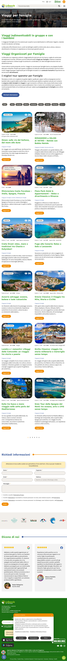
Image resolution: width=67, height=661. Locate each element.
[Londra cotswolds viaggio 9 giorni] (17, 333)
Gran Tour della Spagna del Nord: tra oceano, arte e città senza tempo (49, 406)
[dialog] (33, 627)
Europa (19, 104)
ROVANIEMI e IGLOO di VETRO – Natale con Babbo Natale (46, 140)
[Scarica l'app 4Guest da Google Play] (8, 645)
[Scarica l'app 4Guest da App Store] (8, 640)
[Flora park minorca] (50, 175)
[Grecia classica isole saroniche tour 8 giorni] (50, 281)
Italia (41, 104)
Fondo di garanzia (38, 659)
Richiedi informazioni (10, 95)
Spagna (13, 169)
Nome (5, 470)
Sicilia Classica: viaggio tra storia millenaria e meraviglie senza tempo (50, 351)
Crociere (13, 197)
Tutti (4, 104)
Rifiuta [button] (45, 638)
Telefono (38, 477)
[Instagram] (64, 646)
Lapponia (41, 114)
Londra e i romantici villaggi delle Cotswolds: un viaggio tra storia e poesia (16, 351)
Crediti (55, 659)
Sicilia (40, 325)
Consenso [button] (46, 659)
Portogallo (8, 273)
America (33, 104)
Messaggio (6, 483)
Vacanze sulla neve (49, 147)
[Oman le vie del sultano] (17, 122)
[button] (26, 115)
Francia (55, 104)
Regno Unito (8, 325)
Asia (12, 104)
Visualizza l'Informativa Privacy (38, 631)
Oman (48, 104)
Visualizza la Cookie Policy (22, 631)
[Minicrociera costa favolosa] (17, 175)
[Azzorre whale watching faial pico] (17, 281)
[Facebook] (61, 646)
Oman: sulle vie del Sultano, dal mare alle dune (15, 141)
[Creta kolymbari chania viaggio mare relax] (17, 228)
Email (5, 477)
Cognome (39, 470)
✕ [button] (51, 615)
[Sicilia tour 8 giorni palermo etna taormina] (50, 333)
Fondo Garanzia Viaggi (43, 651)
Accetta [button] (21, 638)
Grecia (6, 220)
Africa (26, 104)
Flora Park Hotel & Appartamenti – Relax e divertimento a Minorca (47, 193)
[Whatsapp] (64, 1)
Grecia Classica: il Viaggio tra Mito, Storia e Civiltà (50, 298)
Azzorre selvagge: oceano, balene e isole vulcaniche (15, 298)
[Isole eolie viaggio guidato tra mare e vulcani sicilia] (17, 388)
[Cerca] (59, 6)
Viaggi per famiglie (6, 146)
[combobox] (36, 6)
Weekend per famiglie (21, 197)
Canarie (62, 104)
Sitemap (51, 659)
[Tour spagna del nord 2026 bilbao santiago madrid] (50, 388)
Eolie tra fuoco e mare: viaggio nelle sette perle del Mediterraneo (16, 406)
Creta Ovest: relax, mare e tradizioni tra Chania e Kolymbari (15, 246)
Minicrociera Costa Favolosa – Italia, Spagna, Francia (17, 192)
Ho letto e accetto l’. (13, 495)
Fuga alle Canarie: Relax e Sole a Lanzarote (48, 245)
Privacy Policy (13, 659)
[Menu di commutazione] (64, 6)
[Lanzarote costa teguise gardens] (50, 228)
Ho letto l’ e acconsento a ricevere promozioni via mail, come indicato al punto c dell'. (31, 497)
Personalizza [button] (33, 638)
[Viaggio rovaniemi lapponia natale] (50, 122)
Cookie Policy (20, 659)
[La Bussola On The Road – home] (8, 6)
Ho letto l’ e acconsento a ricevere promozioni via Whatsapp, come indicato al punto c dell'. (33, 500)
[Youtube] (58, 646)
